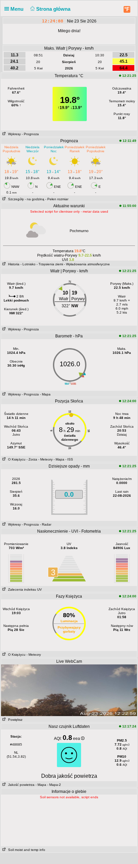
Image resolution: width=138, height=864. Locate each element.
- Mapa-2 (53, 785)
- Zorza (31, 459)
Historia (12, 264)
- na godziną (34, 199)
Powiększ (14, 719)
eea (77, 738)
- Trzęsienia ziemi (50, 264)
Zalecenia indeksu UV (24, 589)
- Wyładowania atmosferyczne (87, 264)
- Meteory (45, 459)
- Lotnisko (28, 264)
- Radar (45, 524)
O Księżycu (15, 459)
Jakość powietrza (20, 785)
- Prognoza (30, 134)
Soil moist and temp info (25, 850)
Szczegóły (15, 199)
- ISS (69, 459)
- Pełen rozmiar (56, 199)
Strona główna (54, 9)
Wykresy (13, 134)
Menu (17, 9)
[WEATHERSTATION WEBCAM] (69, 690)
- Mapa (45, 394)
